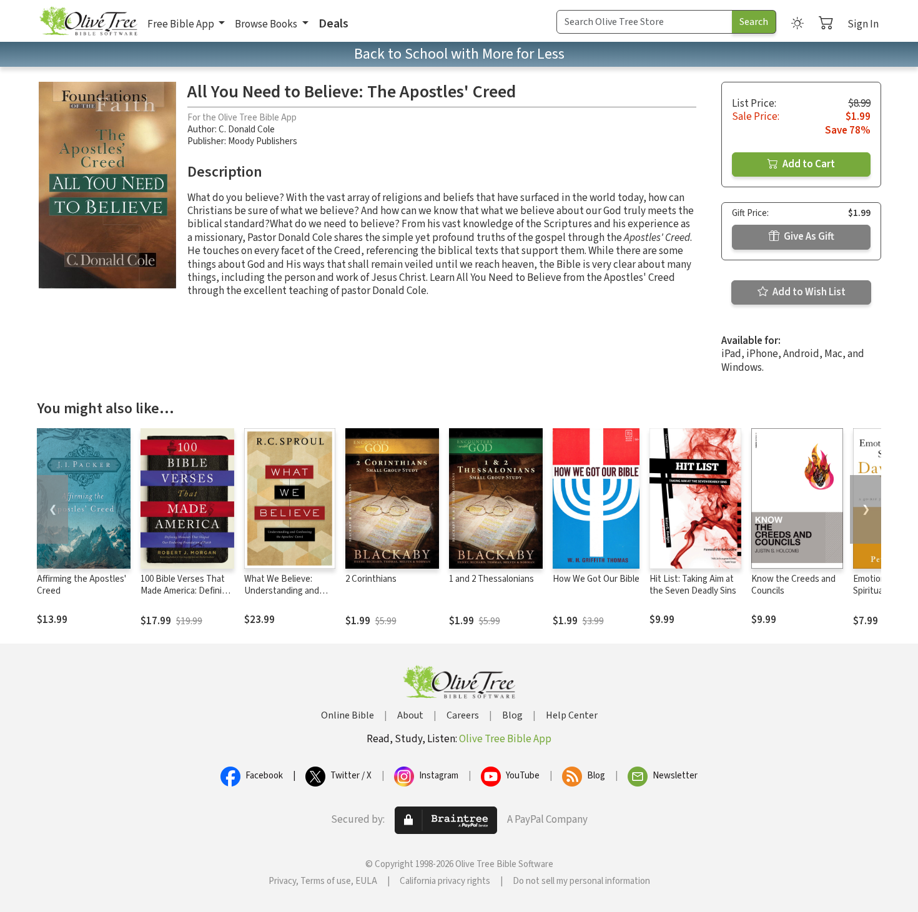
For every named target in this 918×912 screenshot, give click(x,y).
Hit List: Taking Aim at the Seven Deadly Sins (692, 584)
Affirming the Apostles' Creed (81, 584)
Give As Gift (808, 236)
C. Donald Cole (247, 129)
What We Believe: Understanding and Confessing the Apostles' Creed (281, 596)
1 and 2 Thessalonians (491, 579)
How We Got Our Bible (596, 579)
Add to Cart (808, 164)
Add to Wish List (808, 292)
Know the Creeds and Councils (793, 584)
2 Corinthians (371, 579)
